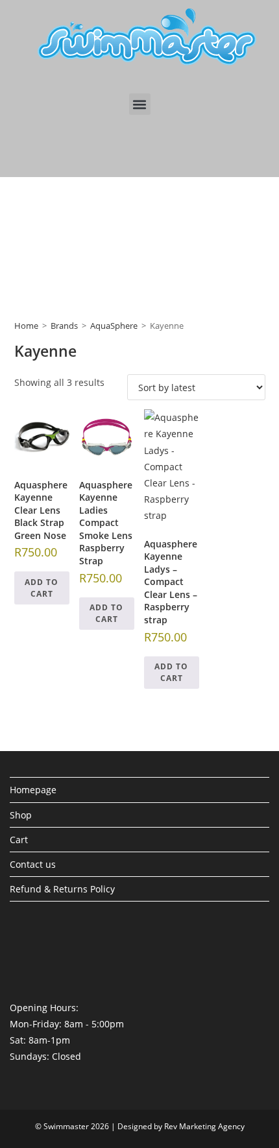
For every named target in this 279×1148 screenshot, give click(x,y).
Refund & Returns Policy (62, 889)
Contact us (33, 864)
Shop (21, 815)
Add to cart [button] (41, 588)
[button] (140, 104)
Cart (19, 839)
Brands (64, 325)
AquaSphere (114, 325)
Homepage (33, 789)
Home (26, 325)
